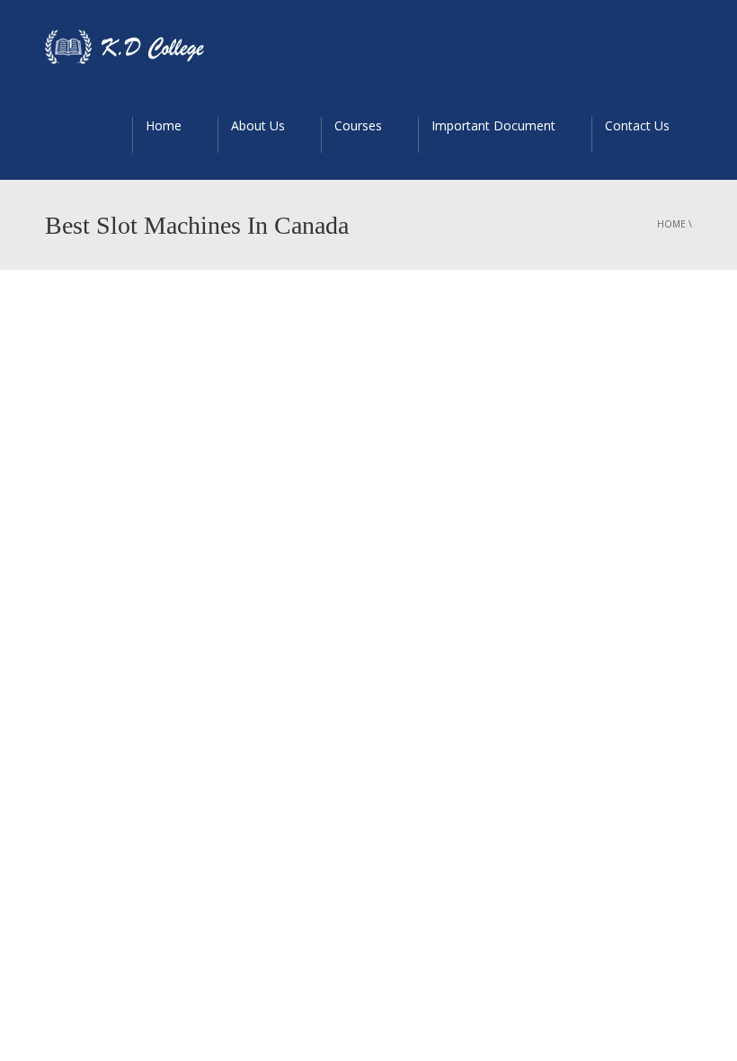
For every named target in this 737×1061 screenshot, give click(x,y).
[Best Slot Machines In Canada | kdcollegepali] (133, 45)
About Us (258, 125)
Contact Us (637, 125)
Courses (358, 125)
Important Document (493, 125)
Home (164, 125)
